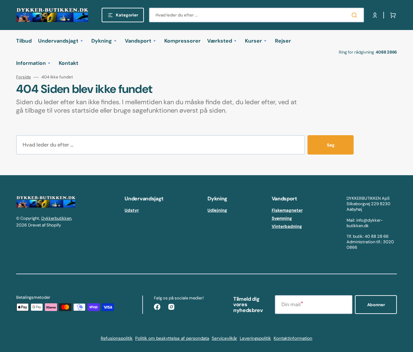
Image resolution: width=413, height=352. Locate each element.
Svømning (282, 218)
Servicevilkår (224, 338)
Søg (331, 145)
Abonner (376, 304)
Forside (23, 77)
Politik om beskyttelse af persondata (172, 338)
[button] (375, 15)
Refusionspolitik (117, 338)
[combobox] (256, 15)
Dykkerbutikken (56, 218)
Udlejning (217, 210)
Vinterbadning (287, 226)
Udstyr (132, 210)
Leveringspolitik (255, 338)
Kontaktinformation (293, 338)
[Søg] (355, 15)
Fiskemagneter (287, 210)
